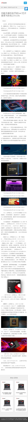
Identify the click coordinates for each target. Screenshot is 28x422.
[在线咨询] (26, 8)
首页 (2, 7)
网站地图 (25, 419)
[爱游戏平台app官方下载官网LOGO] (4, 3)
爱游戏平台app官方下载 (12, 7)
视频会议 (5, 7)
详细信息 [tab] (4, 20)
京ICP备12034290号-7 (19, 419)
